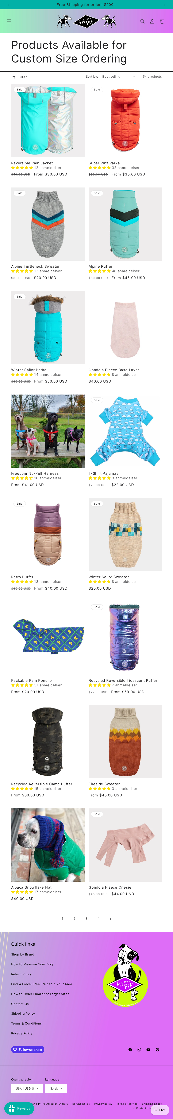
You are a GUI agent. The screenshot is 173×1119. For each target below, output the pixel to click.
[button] (9, 21)
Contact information (149, 1108)
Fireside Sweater (104, 784)
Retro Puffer (22, 577)
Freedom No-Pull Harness (35, 473)
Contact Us (20, 1004)
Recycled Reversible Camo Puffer (41, 784)
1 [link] (63, 919)
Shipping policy (152, 1103)
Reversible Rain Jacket (32, 163)
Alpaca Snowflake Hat (31, 887)
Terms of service (127, 1103)
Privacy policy (103, 1103)
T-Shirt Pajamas (104, 473)
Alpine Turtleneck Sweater (35, 266)
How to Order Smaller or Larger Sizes (40, 994)
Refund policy (81, 1103)
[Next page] (110, 919)
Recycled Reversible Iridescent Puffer (123, 680)
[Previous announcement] (8, 4)
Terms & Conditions (26, 1023)
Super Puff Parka (104, 163)
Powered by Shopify (55, 1103)
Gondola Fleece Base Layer (114, 370)
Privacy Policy (22, 1033)
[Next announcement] (164, 4)
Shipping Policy (23, 1013)
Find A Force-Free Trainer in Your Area (41, 984)
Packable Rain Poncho (31, 680)
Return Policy (21, 974)
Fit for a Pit (34, 1103)
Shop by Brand (22, 954)
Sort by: (92, 76)
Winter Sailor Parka (29, 370)
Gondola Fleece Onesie (110, 887)
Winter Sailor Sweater (109, 577)
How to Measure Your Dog (32, 964)
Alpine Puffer (100, 266)
